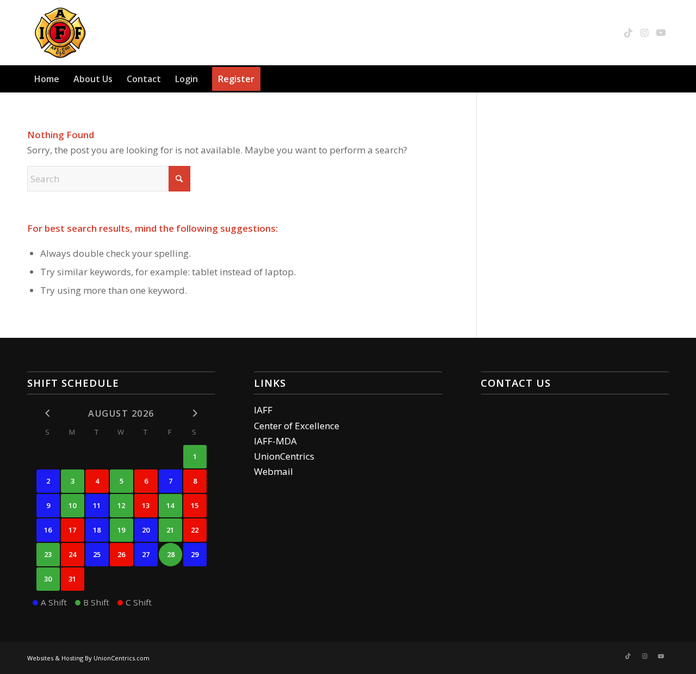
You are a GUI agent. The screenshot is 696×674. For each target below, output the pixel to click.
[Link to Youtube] (660, 32)
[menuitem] (46, 78)
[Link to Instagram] (644, 32)
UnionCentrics (284, 456)
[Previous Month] (48, 413)
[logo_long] (123, 32)
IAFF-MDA (275, 441)
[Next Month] (195, 413)
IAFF (263, 410)
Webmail (273, 471)
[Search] (662, 78)
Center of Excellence (296, 425)
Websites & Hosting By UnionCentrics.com (88, 658)
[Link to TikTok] (628, 32)
